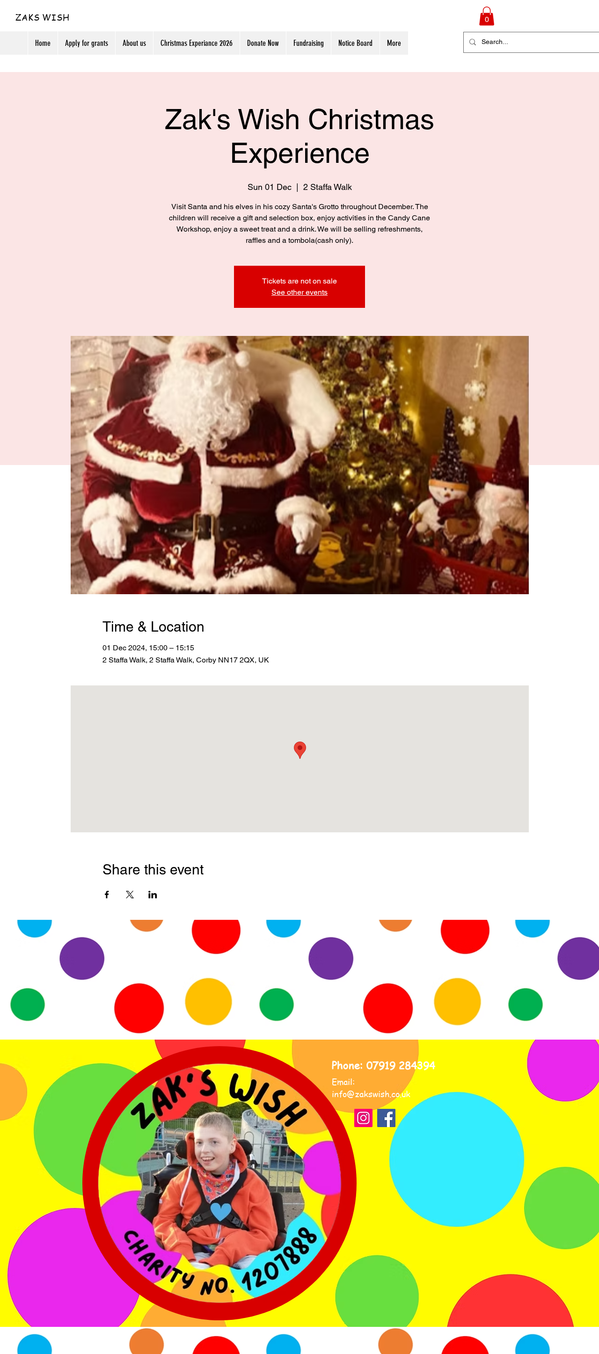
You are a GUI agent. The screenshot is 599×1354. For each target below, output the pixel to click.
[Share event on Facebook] (106, 894)
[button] (487, 16)
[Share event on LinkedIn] (152, 894)
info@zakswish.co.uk (371, 1093)
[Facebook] (386, 1118)
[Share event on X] (129, 894)
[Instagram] (363, 1118)
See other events (299, 292)
